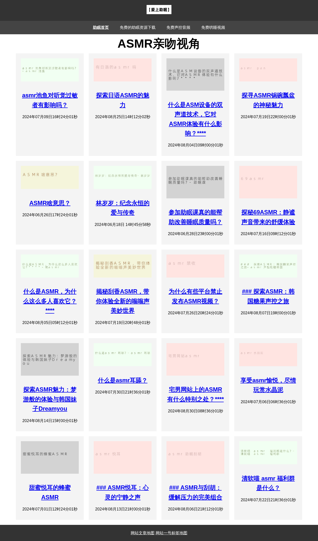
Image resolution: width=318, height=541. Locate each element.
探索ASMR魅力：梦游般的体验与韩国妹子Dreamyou (50, 399)
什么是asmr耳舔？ (123, 380)
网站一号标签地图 (171, 533)
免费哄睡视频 (213, 27)
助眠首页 (101, 27)
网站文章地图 (143, 533)
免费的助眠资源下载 (138, 27)
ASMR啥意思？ (50, 203)
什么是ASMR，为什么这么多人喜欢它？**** (50, 301)
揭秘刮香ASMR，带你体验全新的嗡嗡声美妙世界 (123, 301)
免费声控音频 (178, 27)
